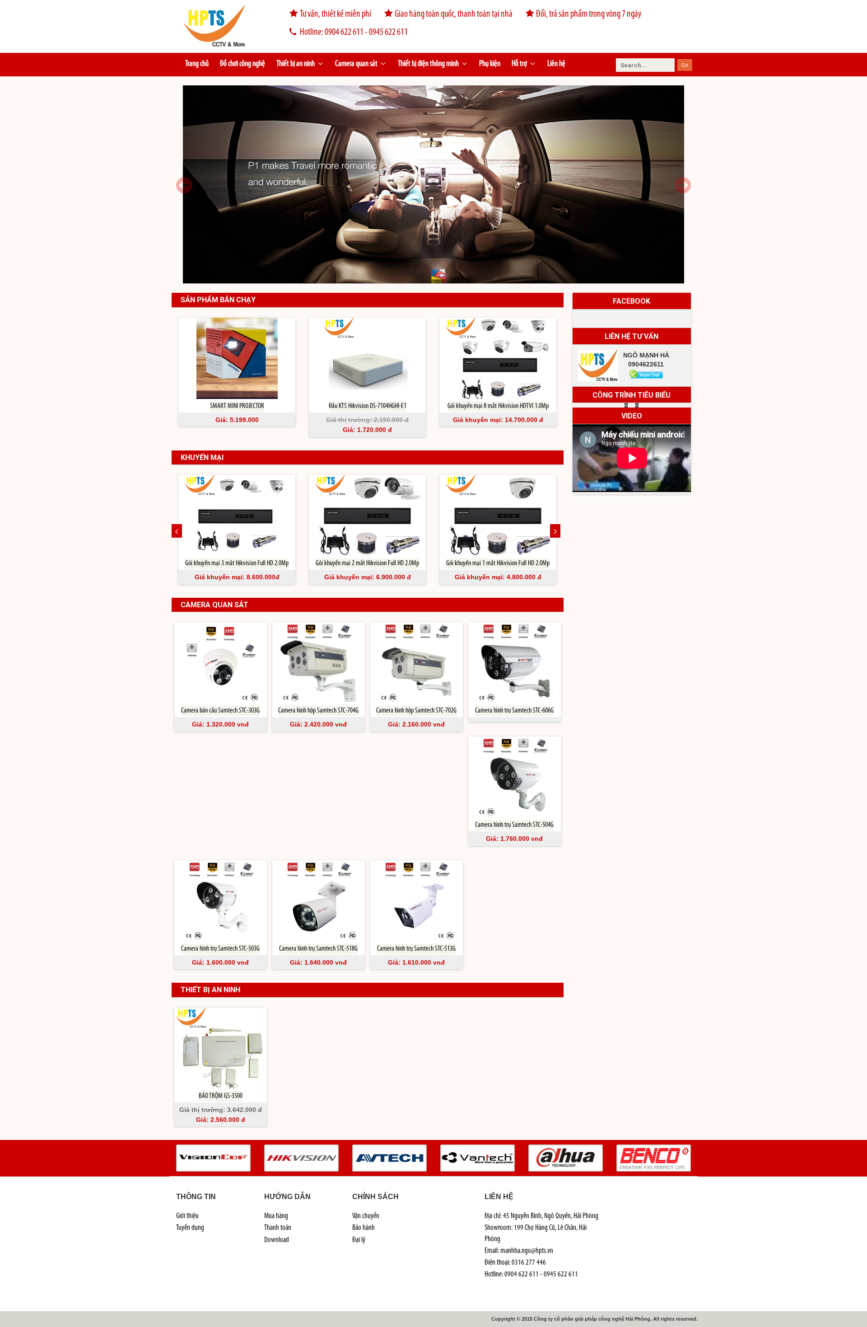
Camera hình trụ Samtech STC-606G (514, 710)
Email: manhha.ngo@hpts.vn (519, 1251)
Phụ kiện (489, 64)
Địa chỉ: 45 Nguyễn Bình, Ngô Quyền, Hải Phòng (541, 1216)
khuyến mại (202, 457)
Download (276, 1240)
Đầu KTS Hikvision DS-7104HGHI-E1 (367, 406)
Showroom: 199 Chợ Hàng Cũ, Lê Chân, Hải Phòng (536, 1233)
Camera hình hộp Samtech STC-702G (416, 710)
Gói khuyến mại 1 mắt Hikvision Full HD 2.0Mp (498, 563)
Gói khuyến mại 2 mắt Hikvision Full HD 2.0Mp (367, 563)
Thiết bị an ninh (295, 64)
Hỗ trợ (519, 64)
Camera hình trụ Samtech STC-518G (318, 948)
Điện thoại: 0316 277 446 (515, 1262)
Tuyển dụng (190, 1228)
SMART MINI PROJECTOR (237, 406)
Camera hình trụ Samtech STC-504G (514, 825)
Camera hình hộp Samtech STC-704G (318, 710)
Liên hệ (556, 64)
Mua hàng (276, 1216)
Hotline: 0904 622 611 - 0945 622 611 (354, 32)
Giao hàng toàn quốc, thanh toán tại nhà (454, 14)
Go (684, 65)
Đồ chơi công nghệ (242, 64)
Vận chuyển (365, 1216)
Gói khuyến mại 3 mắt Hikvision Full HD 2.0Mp (237, 563)
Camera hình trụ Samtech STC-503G (220, 948)
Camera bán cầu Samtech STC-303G (220, 710)
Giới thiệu (187, 1216)
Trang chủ (197, 64)
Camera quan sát (356, 64)
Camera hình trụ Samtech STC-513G (416, 948)
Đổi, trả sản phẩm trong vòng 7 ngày (588, 14)
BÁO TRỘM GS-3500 (220, 1096)
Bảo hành (363, 1228)
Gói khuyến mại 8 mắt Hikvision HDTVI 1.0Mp (498, 406)
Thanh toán (277, 1228)
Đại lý (358, 1240)
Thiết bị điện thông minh (428, 64)
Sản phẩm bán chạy (218, 299)
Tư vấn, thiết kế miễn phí (335, 14)
